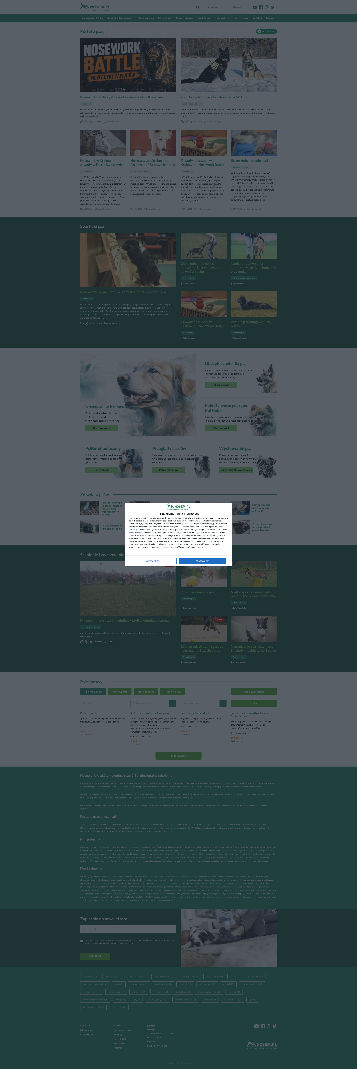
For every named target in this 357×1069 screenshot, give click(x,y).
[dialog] (178, 534)
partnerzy (133, 530)
